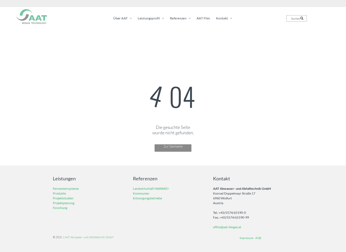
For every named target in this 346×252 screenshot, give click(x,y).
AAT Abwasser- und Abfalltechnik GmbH (89, 237)
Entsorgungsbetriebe (147, 198)
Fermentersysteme (66, 188)
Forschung (60, 208)
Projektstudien (63, 198)
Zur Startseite (173, 146)
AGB (258, 238)
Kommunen (141, 193)
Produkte (59, 193)
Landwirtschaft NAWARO (151, 188)
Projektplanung (63, 203)
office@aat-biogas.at (227, 227)
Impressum (246, 238)
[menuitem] (122, 18)
